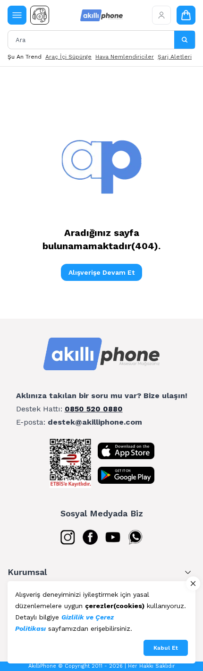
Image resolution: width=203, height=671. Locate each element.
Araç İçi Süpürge (68, 56)
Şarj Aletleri (175, 56)
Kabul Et (165, 648)
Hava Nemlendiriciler (124, 56)
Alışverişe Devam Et (101, 272)
